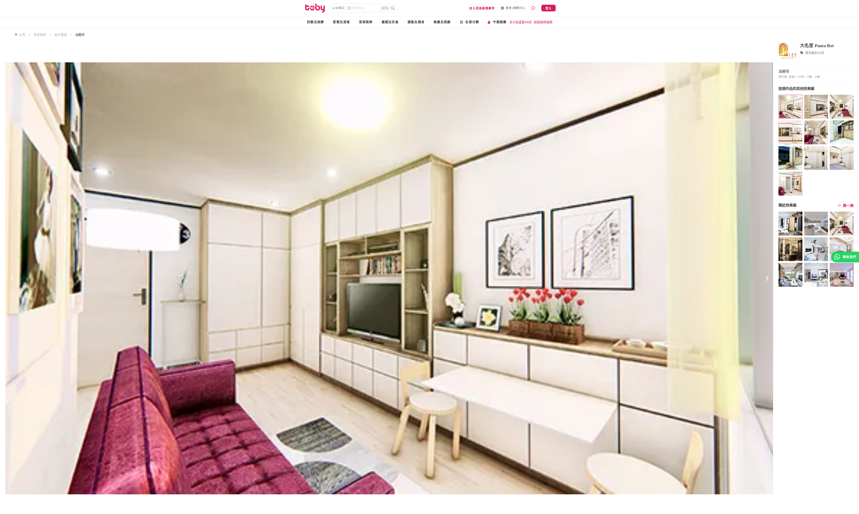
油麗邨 (80, 34)
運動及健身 (416, 22)
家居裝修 (366, 22)
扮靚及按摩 (315, 22)
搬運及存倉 (390, 22)
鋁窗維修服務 (543, 22)
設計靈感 (60, 34)
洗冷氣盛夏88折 (520, 22)
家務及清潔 (341, 22)
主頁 (22, 34)
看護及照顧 (442, 22)
